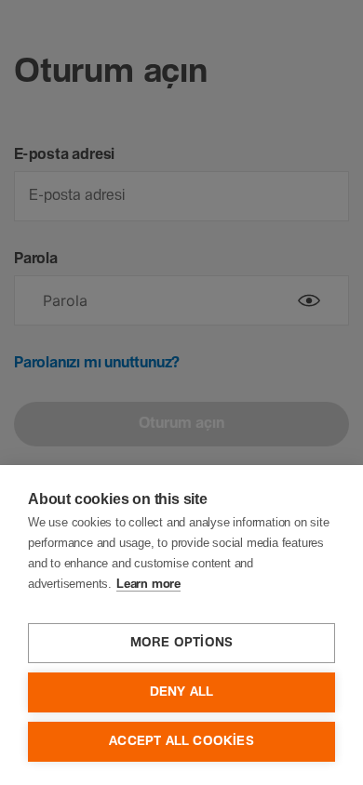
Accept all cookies (181, 741)
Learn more (148, 585)
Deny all (182, 692)
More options (181, 642)
